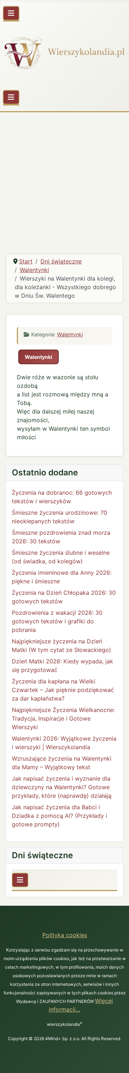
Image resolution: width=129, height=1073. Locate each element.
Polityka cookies (64, 935)
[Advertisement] (64, 180)
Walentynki (70, 334)
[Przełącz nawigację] (11, 13)
